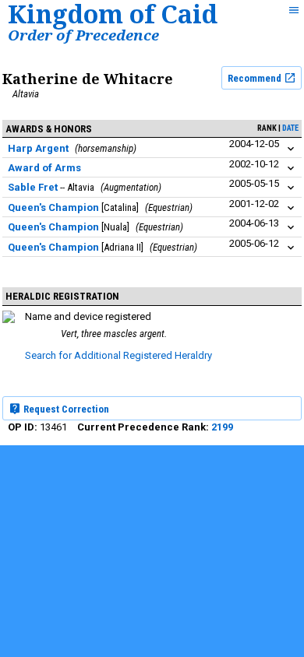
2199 (222, 427)
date (290, 128)
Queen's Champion (53, 207)
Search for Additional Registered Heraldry (118, 355)
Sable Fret (33, 187)
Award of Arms (44, 168)
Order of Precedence (83, 34)
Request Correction (65, 409)
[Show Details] (291, 149)
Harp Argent (38, 148)
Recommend (256, 78)
